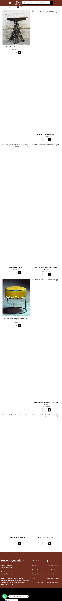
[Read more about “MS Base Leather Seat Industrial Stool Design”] (19, 325)
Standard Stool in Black (16, 267)
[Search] (51, 2)
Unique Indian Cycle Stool (46, 538)
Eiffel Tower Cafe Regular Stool (16, 47)
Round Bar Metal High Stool (16, 538)
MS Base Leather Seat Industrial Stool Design (16, 319)
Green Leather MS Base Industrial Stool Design (46, 268)
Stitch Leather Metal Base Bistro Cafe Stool (46, 403)
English (8, 600)
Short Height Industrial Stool (46, 134)
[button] (10, 3)
